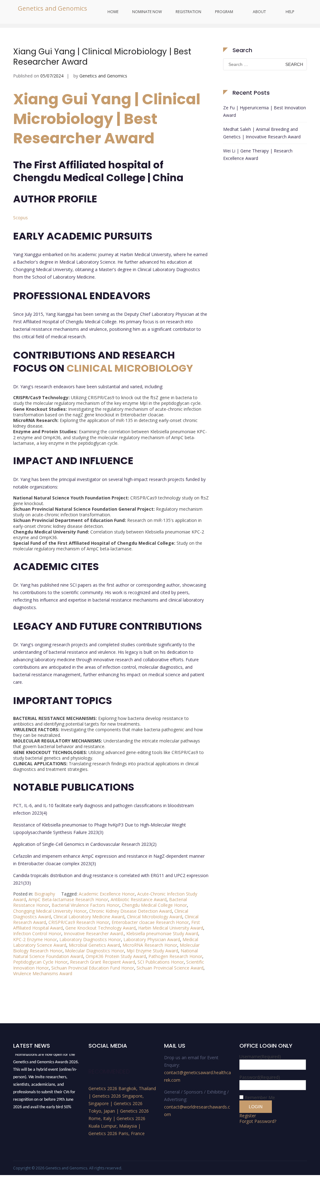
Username (260, 1056)
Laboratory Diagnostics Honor (90, 939)
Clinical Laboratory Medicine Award (88, 917)
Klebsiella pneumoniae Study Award (162, 933)
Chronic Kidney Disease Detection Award (130, 911)
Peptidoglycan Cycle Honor (40, 962)
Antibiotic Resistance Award (139, 899)
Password (259, 1077)
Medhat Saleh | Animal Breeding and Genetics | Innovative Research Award (262, 133)
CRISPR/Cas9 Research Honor (78, 922)
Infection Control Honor (37, 933)
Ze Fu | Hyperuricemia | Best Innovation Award (264, 111)
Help (290, 11)
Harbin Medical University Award (170, 928)
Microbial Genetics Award (94, 945)
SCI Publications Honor (161, 962)
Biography (44, 894)
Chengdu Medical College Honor (154, 905)
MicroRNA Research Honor (149, 945)
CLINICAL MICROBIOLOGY (130, 368)
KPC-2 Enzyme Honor (35, 939)
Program (224, 11)
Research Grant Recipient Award (102, 962)
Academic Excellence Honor (107, 894)
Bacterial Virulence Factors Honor (85, 905)
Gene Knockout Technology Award (100, 928)
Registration (188, 11)
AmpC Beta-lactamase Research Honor (68, 899)
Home (113, 11)
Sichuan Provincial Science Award (170, 968)
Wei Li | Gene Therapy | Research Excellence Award (257, 154)
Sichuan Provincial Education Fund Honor (92, 968)
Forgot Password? (257, 1121)
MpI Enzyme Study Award (152, 951)
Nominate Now (147, 11)
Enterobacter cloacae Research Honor (150, 922)
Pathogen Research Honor (175, 956)
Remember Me (260, 1097)
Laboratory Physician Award (151, 939)
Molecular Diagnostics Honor (94, 951)
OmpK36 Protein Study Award (116, 956)
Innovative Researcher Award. (94, 933)
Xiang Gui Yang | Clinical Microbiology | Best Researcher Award (102, 57)
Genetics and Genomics (52, 8)
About (259, 11)
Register (247, 1116)
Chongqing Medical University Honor (50, 911)
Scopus (20, 218)
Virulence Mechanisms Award (42, 973)
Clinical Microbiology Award (154, 917)
